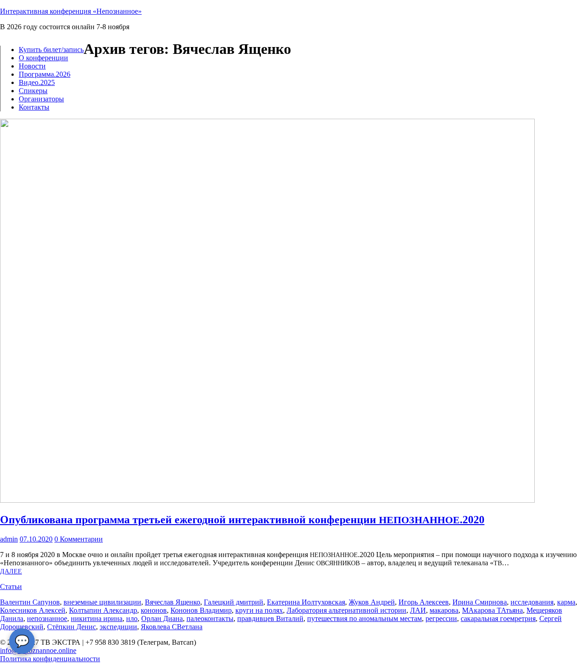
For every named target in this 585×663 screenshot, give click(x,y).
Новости (32, 66)
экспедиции (118, 627)
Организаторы (41, 99)
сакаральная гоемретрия (498, 618)
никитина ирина (96, 618)
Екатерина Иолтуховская (306, 602)
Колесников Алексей (32, 610)
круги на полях (259, 610)
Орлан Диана (162, 618)
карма (566, 602)
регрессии (441, 618)
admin (9, 539)
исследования (532, 602)
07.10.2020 (36, 539)
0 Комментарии (78, 539)
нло (132, 618)
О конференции (43, 58)
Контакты (34, 107)
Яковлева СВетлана (171, 627)
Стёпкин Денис (71, 627)
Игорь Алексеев (424, 602)
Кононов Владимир (201, 610)
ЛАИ (418, 610)
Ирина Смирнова (479, 602)
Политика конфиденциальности (50, 659)
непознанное (47, 618)
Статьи (11, 586)
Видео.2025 (37, 82)
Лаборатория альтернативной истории (346, 610)
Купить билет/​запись (51, 49)
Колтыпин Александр (103, 610)
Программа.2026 (44, 74)
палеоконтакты (210, 618)
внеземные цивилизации (102, 602)
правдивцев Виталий (270, 618)
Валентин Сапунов (30, 602)
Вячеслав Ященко (172, 602)
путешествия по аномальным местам (364, 618)
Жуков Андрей (372, 602)
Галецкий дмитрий (233, 602)
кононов (154, 610)
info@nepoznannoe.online (38, 650)
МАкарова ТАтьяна (492, 610)
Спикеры (33, 91)
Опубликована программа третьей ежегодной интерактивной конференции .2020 (242, 520)
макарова (444, 610)
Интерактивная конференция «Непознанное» (71, 11)
